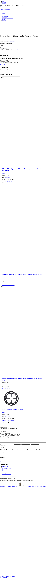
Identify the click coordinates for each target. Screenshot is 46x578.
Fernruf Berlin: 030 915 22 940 (6, 440)
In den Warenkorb (3, 48)
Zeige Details (9, 181)
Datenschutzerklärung (6, 468)
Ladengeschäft (5, 466)
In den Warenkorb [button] (5, 285)
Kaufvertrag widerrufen (4, 461)
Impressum (4, 469)
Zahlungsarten (5, 473)
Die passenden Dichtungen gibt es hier (7, 64)
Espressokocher (16, 49)
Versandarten (4, 470)
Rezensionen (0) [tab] (5, 52)
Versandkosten (11, 41)
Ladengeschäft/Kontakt (6, 474)
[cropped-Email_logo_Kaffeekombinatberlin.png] (5, 9)
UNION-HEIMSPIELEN (7, 438)
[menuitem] (24, 13)
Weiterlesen (4, 181)
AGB (3, 467)
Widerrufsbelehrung (6, 471)
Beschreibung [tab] (5, 51)
